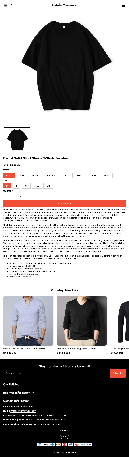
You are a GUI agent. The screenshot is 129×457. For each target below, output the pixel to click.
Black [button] (9, 175)
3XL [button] (48, 186)
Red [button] (65, 175)
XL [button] (26, 186)
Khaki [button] (106, 175)
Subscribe (118, 373)
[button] (5, 5)
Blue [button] (22, 175)
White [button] (35, 175)
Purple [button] (93, 175)
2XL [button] (37, 186)
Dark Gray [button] (50, 175)
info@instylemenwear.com (23, 410)
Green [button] (79, 175)
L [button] (16, 186)
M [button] (7, 186)
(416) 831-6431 (27, 406)
